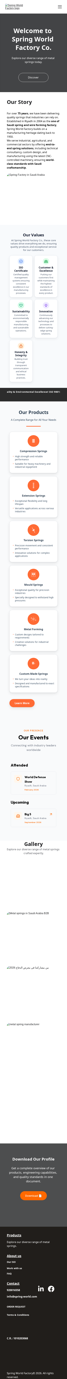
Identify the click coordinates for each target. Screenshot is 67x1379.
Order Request (16, 1306)
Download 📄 (33, 1195)
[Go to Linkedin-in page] (41, 1289)
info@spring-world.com (22, 1296)
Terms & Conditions (18, 1314)
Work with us (14, 1268)
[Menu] (60, 6)
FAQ (9, 1273)
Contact (13, 1283)
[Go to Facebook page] (51, 1289)
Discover (33, 77)
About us (14, 1256)
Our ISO (11, 1261)
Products (14, 1235)
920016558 (13, 1290)
